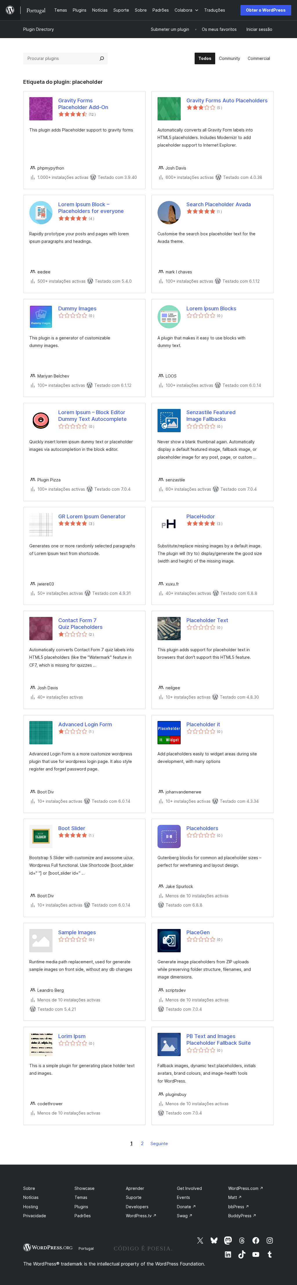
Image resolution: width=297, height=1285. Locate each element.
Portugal (86, 1248)
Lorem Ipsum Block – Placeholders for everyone (91, 207)
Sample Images (77, 932)
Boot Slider (71, 828)
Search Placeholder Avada (218, 204)
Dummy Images (77, 308)
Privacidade (34, 1215)
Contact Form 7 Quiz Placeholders (80, 623)
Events (183, 1197)
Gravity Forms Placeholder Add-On (83, 103)
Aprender (135, 1188)
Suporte (134, 1197)
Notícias (31, 1197)
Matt (235, 1197)
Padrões (83, 1215)
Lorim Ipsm (72, 1036)
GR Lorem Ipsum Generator (92, 516)
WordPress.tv (141, 1215)
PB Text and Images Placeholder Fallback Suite (218, 1039)
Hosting (30, 1206)
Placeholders (202, 828)
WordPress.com (245, 1188)
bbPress (238, 1206)
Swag (185, 1215)
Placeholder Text (207, 620)
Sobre (29, 1188)
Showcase (85, 1188)
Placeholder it (203, 724)
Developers (137, 1206)
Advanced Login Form (85, 724)
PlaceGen (198, 932)
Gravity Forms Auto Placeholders (227, 100)
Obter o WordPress (266, 10)
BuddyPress (242, 1215)
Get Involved (189, 1188)
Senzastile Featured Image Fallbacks (211, 415)
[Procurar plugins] (102, 58)
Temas (81, 1197)
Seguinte (159, 1143)
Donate (186, 1206)
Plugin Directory (38, 29)
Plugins (81, 1206)
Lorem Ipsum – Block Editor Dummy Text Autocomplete (92, 415)
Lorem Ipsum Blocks (211, 308)
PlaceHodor (200, 516)
